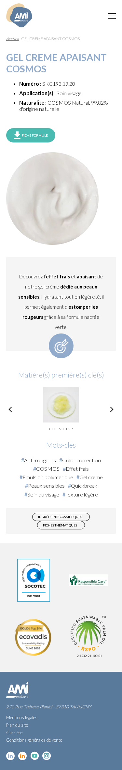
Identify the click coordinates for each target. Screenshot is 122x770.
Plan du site (17, 725)
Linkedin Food (22, 755)
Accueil (12, 38)
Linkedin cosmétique (10, 755)
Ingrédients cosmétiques (60, 517)
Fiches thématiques (60, 525)
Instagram (46, 755)
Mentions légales (21, 717)
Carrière (14, 732)
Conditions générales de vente (34, 740)
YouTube (34, 755)
